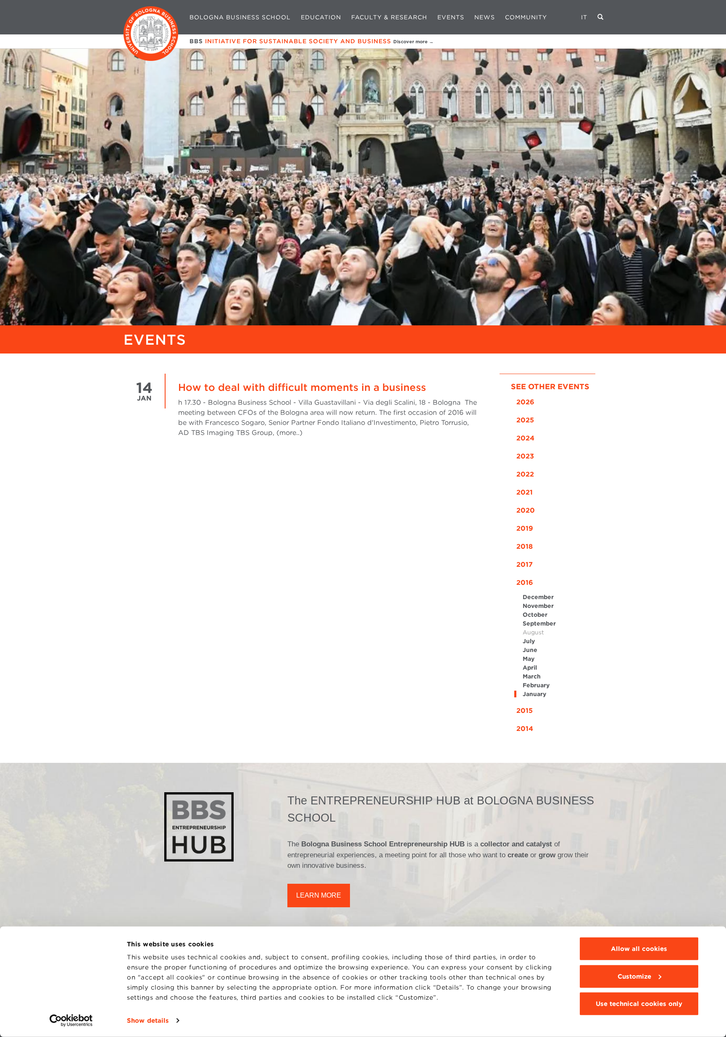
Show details (148, 1020)
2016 (524, 583)
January (534, 694)
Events (450, 17)
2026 (525, 402)
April (530, 667)
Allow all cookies (639, 949)
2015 (524, 711)
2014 (524, 729)
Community (526, 17)
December (538, 597)
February (536, 685)
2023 (525, 456)
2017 (524, 564)
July (529, 641)
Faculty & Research (389, 17)
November (538, 605)
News (484, 17)
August (533, 632)
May (528, 658)
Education (321, 17)
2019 (524, 528)
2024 (525, 438)
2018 (524, 546)
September (539, 623)
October (535, 614)
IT (584, 17)
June (530, 650)
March (532, 676)
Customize (634, 976)
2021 (524, 492)
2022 (525, 474)
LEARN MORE (318, 895)
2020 (525, 510)
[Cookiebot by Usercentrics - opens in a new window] (71, 1020)
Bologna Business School (240, 17)
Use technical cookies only (639, 1004)
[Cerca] (600, 17)
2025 (525, 420)
